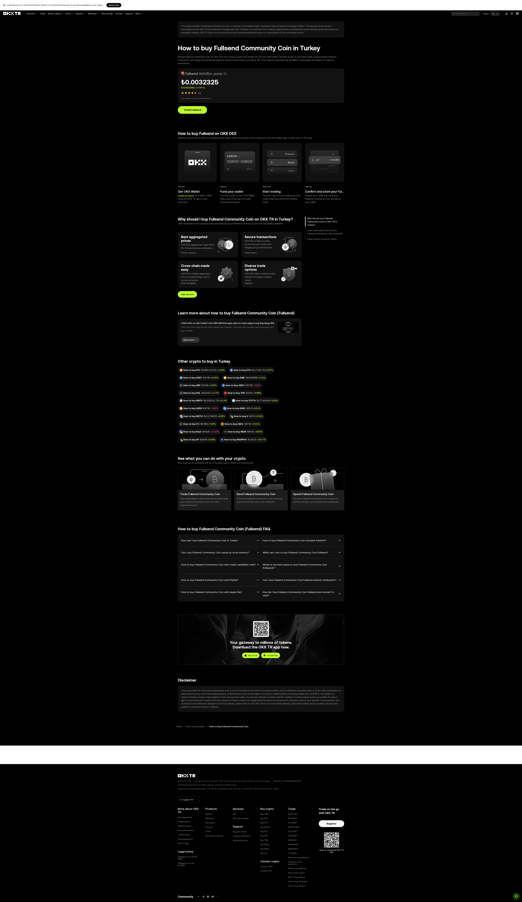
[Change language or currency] (517, 13)
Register (331, 823)
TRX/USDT (293, 836)
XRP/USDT (292, 840)
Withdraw (92, 14)
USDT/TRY (293, 814)
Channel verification (241, 836)
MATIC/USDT (294, 827)
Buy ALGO (264, 844)
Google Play (272, 655)
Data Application (185, 839)
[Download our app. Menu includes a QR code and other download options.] (506, 13)
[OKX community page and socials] (217, 896)
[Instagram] (208, 896)
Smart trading (54, 14)
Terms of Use (266, 703)
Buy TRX (264, 840)
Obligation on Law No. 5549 (188, 858)
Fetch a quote (188, 252)
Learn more (251, 252)
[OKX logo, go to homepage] (12, 13)
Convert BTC (266, 871)
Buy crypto (210, 823)
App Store (252, 655)
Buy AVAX (264, 849)
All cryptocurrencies (214, 836)
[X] (198, 896)
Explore (248, 283)
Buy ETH (264, 823)
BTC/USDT (292, 818)
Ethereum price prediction (295, 863)
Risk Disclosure (184, 826)
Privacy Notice (184, 822)
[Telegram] (203, 896)
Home (179, 726)
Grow (68, 14)
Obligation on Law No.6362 (186, 864)
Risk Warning (284, 703)
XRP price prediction (297, 868)
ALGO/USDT (293, 844)
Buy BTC (264, 818)
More (138, 14)
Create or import (186, 195)
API (234, 814)
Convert (119, 14)
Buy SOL (264, 831)
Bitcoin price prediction (298, 857)
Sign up (495, 14)
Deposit (79, 14)
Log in (486, 14)
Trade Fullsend (192, 109)
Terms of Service (210, 707)
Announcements (240, 840)
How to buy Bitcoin (296, 877)
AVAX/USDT (293, 849)
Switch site (114, 5)
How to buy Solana (296, 886)
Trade (42, 14)
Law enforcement (186, 830)
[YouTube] (213, 896)
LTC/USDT (292, 853)
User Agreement (185, 817)
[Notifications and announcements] (512, 13)
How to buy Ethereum (298, 881)
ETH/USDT (292, 823)
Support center (240, 832)
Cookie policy (184, 835)
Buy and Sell (107, 14)
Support (129, 14)
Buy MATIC (265, 827)
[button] (225, 73)
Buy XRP (264, 836)
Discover (31, 14)
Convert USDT (266, 866)
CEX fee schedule (241, 818)
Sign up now (187, 294)
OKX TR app (183, 843)
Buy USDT (264, 814)
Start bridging (188, 283)
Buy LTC (264, 853)
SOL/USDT (292, 831)
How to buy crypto (195, 726)
